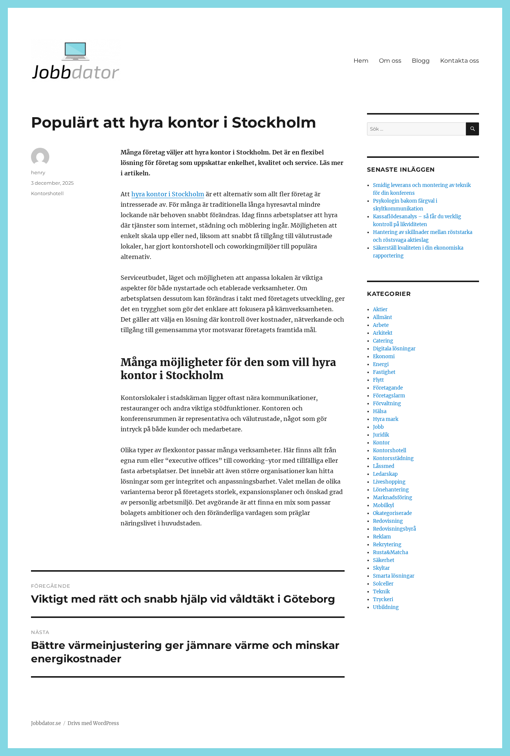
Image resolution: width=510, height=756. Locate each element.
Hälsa (379, 411)
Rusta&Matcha (390, 552)
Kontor (381, 443)
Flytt (378, 380)
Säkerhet (383, 560)
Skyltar (381, 568)
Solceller (383, 584)
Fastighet (384, 372)
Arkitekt (382, 333)
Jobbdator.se (46, 723)
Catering (383, 341)
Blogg (421, 60)
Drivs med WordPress (93, 723)
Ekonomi (384, 356)
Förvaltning (387, 403)
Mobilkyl (383, 505)
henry (38, 172)
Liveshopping (389, 482)
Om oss (390, 60)
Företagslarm (389, 396)
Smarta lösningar (393, 576)
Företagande (388, 388)
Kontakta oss (459, 60)
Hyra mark (385, 419)
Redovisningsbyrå (394, 529)
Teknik (381, 591)
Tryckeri (383, 599)
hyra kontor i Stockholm (167, 194)
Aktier (380, 309)
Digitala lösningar (394, 349)
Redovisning (388, 521)
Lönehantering (391, 490)
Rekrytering (387, 544)
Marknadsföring (392, 497)
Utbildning (386, 607)
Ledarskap (385, 474)
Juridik (381, 435)
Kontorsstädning (393, 458)
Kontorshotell (47, 193)
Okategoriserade (392, 513)
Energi (381, 364)
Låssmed (383, 466)
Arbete (381, 325)
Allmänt (382, 317)
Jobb (378, 427)
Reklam (382, 537)
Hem (361, 60)
